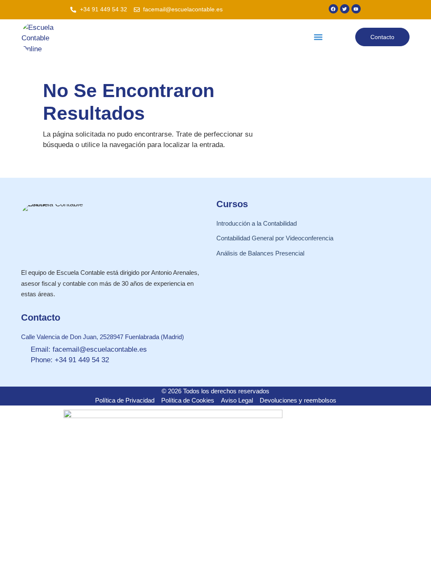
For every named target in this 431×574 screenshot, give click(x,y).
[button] (318, 37)
